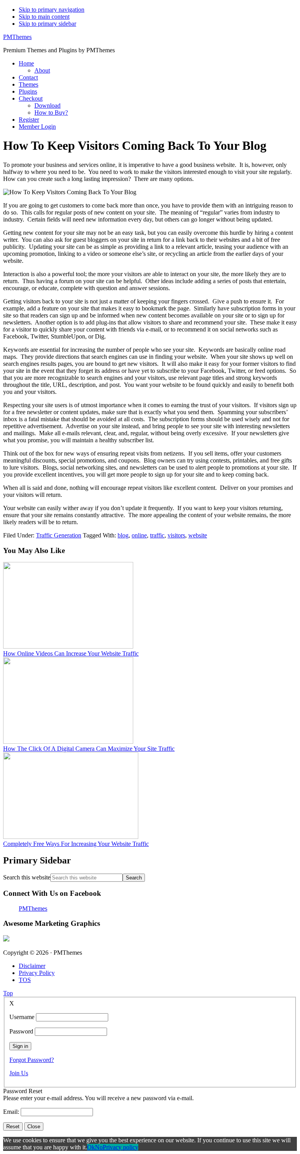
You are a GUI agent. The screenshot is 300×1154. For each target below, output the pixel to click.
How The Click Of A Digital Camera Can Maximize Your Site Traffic (89, 748)
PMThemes (17, 37)
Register (29, 119)
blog (123, 535)
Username (21, 1017)
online (139, 535)
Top (8, 993)
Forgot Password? (31, 1060)
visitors (176, 535)
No (99, 1147)
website (197, 535)
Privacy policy (120, 1147)
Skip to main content (44, 16)
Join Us (18, 1073)
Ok (91, 1147)
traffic (157, 535)
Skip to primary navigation (51, 9)
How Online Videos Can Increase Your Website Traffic (71, 653)
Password (21, 1031)
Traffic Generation (58, 535)
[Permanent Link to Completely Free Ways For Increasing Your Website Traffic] (70, 836)
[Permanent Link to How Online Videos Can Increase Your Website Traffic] (68, 646)
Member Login (37, 126)
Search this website (26, 877)
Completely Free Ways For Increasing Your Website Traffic (76, 843)
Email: (12, 1111)
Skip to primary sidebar (47, 23)
